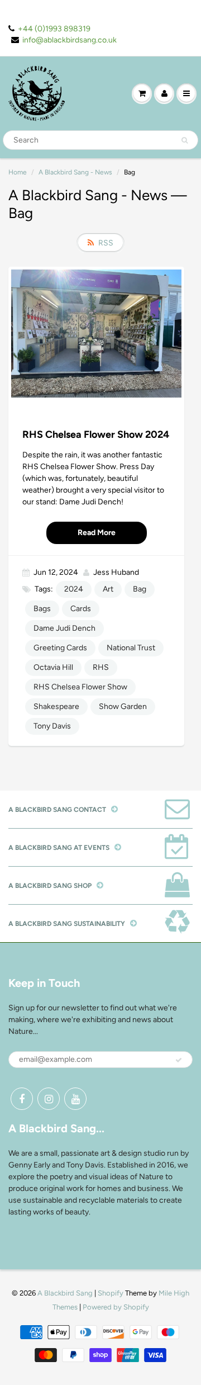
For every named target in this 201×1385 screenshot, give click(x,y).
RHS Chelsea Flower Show (80, 687)
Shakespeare (56, 706)
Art (108, 589)
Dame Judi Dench (64, 628)
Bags (42, 608)
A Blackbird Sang (65, 1293)
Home (17, 172)
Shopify (110, 1293)
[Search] (184, 140)
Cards (80, 608)
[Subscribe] (179, 1060)
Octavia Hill (53, 667)
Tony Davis (52, 726)
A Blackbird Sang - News (75, 172)
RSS (105, 243)
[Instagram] (48, 1099)
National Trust (131, 648)
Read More (97, 532)
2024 (73, 589)
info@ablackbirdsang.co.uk (69, 40)
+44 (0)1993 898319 (54, 29)
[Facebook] (22, 1099)
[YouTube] (75, 1099)
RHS (101, 667)
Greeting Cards (60, 648)
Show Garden (123, 706)
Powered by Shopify (116, 1307)
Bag (139, 589)
